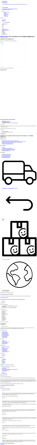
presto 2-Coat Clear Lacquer (6, 155)
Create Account (4, 341)
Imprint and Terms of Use (5, 367)
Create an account (4, 23)
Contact (3, 355)
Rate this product (3, 133)
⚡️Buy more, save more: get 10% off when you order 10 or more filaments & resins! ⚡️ (14, 4)
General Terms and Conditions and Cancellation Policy (10, 369)
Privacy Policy (4, 368)
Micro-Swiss (4, 36)
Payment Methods (4, 333)
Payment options (6, 14)
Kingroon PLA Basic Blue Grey (6, 154)
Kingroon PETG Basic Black (6, 156)
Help (3, 11)
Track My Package (5, 342)
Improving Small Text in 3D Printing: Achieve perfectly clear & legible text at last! (14, 141)
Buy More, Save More (5, 348)
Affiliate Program (4, 349)
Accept (2, 385)
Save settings (2, 443)
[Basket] (19, 26)
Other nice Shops (4, 373)
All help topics (6, 16)
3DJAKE (3, 147)
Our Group (3, 354)
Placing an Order (4, 331)
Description (2, 124)
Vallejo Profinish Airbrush (6, 157)
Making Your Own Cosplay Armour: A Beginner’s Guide (10, 140)
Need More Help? (4, 337)
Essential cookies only (6, 385)
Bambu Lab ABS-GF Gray (6, 150)
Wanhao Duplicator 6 (15, 122)
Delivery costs (6, 13)
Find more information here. (4, 297)
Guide (3, 347)
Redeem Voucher (4, 343)
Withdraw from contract (3, 374)
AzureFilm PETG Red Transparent (7, 148)
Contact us (5, 15)
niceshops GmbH (6, 366)
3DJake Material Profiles (5, 346)
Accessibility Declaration (5, 370)
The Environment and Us (5, 351)
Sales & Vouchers (4, 336)
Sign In (3, 340)
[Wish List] (3, 25)
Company (3, 372)
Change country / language (9, 364)
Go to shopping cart (5, 2)
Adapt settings (12, 385)
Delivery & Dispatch (5, 332)
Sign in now (4, 20)
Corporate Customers (5, 335)
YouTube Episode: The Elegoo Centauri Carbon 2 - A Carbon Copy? (12, 142)
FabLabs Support (4, 350)
